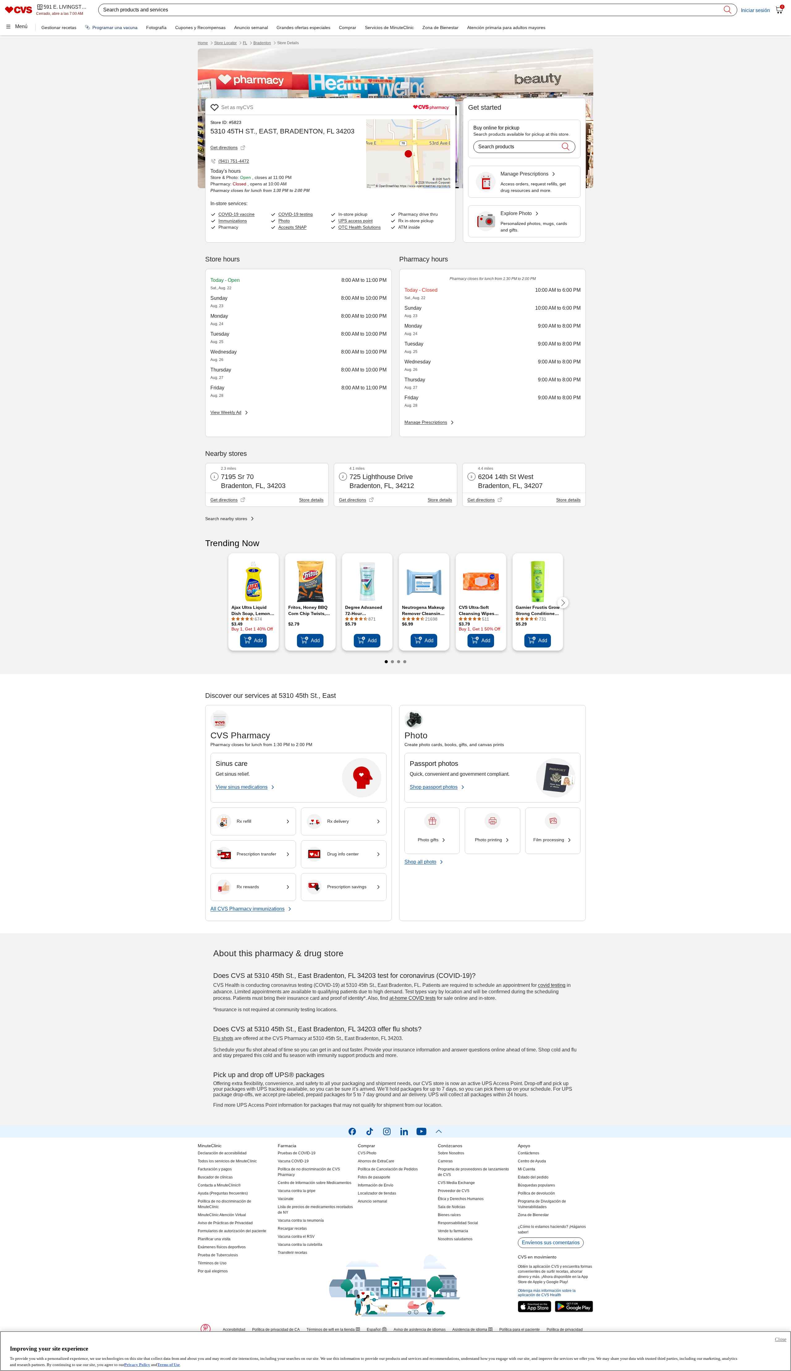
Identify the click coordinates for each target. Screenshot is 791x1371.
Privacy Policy (137, 1364)
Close (780, 1339)
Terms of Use (168, 1364)
